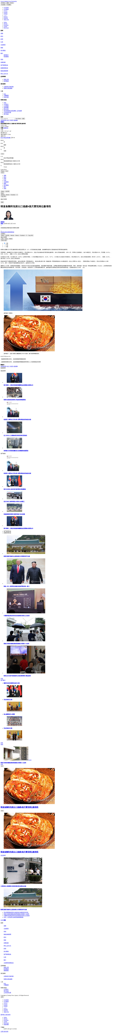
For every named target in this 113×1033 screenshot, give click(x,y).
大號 (7, 246)
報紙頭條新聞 (4, 70)
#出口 (8, 120)
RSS (5, 94)
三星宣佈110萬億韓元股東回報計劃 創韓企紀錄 (13, 886)
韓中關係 (3, 50)
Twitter (5, 26)
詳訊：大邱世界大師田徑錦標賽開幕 (13, 917)
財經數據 (6, 81)
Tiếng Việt (6, 1012)
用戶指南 (6, 114)
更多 (2, 678)
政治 (2, 36)
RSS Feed (6, 27)
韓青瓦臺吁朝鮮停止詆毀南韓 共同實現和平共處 (14, 909)
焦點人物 (6, 79)
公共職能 (6, 106)
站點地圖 (6, 97)
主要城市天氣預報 (9, 86)
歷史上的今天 (4, 73)
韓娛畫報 (6, 56)
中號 (7, 245)
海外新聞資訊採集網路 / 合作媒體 (13, 110)
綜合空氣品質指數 (5, 137)
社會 (2, 42)
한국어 (5, 1003)
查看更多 (5, 128)
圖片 (2, 53)
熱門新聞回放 (4, 65)
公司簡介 (6, 104)
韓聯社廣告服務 (8, 88)
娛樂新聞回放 (4, 68)
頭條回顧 (3, 62)
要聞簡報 (6, 970)
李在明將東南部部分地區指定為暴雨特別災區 (16, 912)
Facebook (6, 25)
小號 (7, 243)
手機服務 (6, 95)
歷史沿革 (6, 109)
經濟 (2, 39)
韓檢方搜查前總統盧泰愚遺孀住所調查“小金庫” (13, 762)
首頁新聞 (3, 855)
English (5, 1004)
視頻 (2, 59)
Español (6, 1009)
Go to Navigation (12, 1)
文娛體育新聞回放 (9, 962)
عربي (5, 1007)
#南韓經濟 (3, 120)
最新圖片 (6, 55)
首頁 (5, 102)
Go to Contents (4, 1)
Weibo (5, 22)
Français (6, 1010)
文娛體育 (3, 44)
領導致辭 (6, 107)
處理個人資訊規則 (5, 1014)
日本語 (5, 1006)
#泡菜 (11, 120)
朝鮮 (2, 47)
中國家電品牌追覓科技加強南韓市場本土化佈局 (17, 915)
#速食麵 (15, 120)
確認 (2, 202)
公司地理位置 (7, 112)
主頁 (2, 920)
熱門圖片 (3, 680)
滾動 (2, 33)
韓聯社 (2, 122)
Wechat (5, 23)
